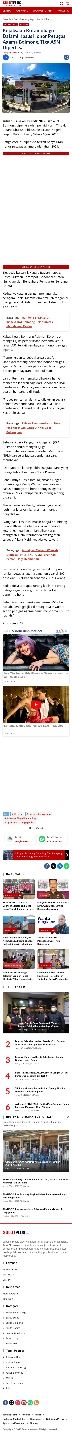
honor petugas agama (40, 813)
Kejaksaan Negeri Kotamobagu (22, 818)
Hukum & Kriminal (13, 895)
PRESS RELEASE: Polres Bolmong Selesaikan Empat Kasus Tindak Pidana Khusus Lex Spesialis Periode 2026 (17, 906)
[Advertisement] (36, 773)
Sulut (8, 1388)
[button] (67, 4)
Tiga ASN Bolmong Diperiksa (20, 822)
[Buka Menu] (62, 4)
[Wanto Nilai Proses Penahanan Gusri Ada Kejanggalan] (53, 924)
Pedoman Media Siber (14, 1418)
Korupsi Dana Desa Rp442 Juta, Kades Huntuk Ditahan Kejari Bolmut (39, 1058)
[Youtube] (24, 1402)
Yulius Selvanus (14, 1372)
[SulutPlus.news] (13, 3)
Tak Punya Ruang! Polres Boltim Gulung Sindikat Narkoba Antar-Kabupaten (40, 1090)
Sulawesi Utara (14, 1357)
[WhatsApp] (66, 866)
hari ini (10, 1377)
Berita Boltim (45, 965)
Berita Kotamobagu (13, 965)
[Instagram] (17, 1402)
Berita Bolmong (10, 24)
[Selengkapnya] (67, 1117)
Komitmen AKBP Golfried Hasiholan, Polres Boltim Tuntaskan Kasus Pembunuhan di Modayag (53, 976)
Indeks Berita (10, 1269)
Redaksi (26, 1414)
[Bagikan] (66, 57)
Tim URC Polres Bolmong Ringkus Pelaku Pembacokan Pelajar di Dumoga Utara (35, 1196)
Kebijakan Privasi (55, 1418)
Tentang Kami (10, 1414)
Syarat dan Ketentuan (14, 1423)
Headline (24, 24)
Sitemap (34, 1423)
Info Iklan (8, 1298)
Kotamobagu (13, 1362)
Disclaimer (36, 1418)
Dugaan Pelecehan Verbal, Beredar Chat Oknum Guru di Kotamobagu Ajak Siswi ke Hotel (40, 1043)
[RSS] (36, 1402)
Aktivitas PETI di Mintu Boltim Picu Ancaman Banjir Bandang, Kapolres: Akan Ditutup (42, 1106)
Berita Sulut (12, 1317)
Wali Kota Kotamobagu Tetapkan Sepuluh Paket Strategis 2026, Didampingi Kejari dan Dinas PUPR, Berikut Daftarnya (17, 976)
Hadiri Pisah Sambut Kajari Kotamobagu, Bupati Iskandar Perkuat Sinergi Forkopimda (18, 940)
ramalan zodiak (14, 1383)
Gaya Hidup (12, 1338)
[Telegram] (60, 866)
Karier (37, 1414)
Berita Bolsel (10, 930)
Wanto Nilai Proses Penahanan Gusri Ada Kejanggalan (48, 940)
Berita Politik (13, 1343)
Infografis (44, 895)
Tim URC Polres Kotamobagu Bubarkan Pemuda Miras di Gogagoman (32, 1211)
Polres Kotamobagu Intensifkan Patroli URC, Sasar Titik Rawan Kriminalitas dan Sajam (35, 1181)
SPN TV (7, 1279)
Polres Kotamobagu (16, 1367)
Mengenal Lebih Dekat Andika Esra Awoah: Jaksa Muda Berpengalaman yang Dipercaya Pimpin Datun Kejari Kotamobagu (52, 906)
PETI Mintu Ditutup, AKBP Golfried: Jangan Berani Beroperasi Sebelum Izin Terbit (41, 1074)
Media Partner (11, 1293)
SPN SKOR (8, 1274)
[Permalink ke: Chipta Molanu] (6, 57)
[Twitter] (53, 866)
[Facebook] (47, 866)
